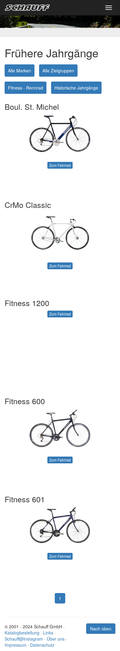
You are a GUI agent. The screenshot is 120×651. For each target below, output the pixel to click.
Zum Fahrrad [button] (60, 165)
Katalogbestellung (22, 633)
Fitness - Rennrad (25, 88)
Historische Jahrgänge (76, 88)
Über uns (56, 639)
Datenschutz (42, 645)
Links (48, 633)
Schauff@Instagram (24, 639)
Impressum (15, 645)
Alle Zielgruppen (58, 70)
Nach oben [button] (100, 629)
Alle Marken (19, 70)
